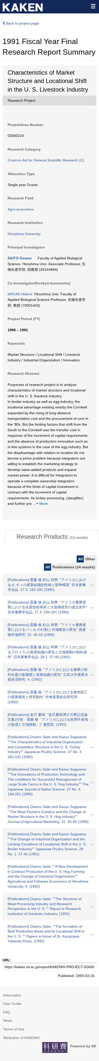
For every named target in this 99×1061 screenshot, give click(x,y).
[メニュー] (92, 6)
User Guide (12, 1004)
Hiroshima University (24, 234)
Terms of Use (13, 1029)
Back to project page (22, 23)
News (7, 1020)
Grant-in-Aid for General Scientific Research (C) (46, 160)
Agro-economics (21, 209)
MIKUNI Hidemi (20, 294)
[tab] (52, 537)
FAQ (6, 1012)
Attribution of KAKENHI (21, 1038)
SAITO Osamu (20, 258)
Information (12, 995)
